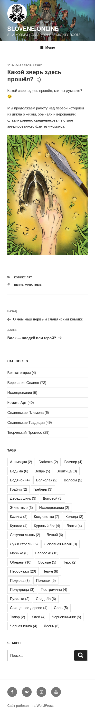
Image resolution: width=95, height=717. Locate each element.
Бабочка (48, 461)
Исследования (19, 392)
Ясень (51, 625)
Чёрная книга (23, 625)
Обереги (20, 562)
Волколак (46, 479)
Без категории (19, 372)
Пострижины (54, 589)
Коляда (74, 516)
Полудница (22, 589)
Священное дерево (29, 607)
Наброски (46, 552)
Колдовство (46, 516)
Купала (19, 525)
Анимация (21, 461)
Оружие (47, 562)
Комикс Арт (23, 277)
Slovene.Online (33, 28)
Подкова (20, 580)
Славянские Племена (25, 412)
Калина (19, 516)
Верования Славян (23, 382)
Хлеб (38, 616)
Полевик (46, 580)
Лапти (74, 525)
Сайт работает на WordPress (30, 705)
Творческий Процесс (24, 432)
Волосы (73, 479)
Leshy (37, 65)
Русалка (19, 598)
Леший (55, 534)
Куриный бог (47, 525)
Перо (69, 562)
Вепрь (18, 284)
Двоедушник (23, 498)
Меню (50, 47)
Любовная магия (60, 543)
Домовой (53, 498)
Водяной (20, 479)
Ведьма (19, 470)
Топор (17, 616)
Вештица (67, 470)
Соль (61, 607)
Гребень (42, 489)
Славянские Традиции (26, 422)
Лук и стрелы (24, 543)
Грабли (18, 489)
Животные (33, 284)
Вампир (73, 461)
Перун (50, 571)
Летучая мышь (25, 534)
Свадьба (46, 598)
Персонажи (23, 571)
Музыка (19, 552)
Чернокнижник (66, 616)
